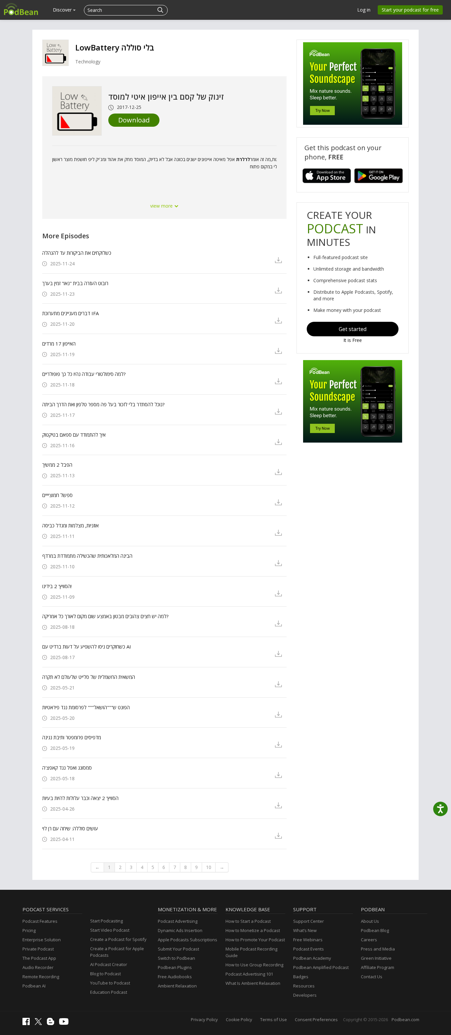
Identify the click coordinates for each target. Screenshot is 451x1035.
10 (208, 867)
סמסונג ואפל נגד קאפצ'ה (67, 768)
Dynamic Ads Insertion (180, 930)
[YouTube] (65, 1023)
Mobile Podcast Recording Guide (251, 952)
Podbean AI (34, 986)
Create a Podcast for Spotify (118, 939)
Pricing (29, 930)
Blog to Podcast (105, 974)
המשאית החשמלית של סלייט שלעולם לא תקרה (88, 677)
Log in (363, 10)
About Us (370, 921)
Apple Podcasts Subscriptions (187, 940)
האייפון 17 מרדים (59, 344)
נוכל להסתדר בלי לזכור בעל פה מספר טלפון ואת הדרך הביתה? (103, 404)
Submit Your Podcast (178, 949)
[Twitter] (40, 1023)
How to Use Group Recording (254, 965)
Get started (352, 329)
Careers (369, 940)
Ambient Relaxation (177, 986)
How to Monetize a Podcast (253, 930)
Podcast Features (39, 921)
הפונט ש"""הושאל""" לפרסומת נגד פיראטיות (86, 707)
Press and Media (378, 949)
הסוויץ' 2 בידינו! (57, 586)
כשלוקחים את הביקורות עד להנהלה (76, 253)
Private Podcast (38, 949)
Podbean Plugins (175, 967)
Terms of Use (273, 1019)
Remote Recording (40, 977)
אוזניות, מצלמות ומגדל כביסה (70, 525)
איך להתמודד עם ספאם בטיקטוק (74, 435)
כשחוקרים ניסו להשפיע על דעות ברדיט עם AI (86, 647)
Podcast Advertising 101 (249, 974)
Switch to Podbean (176, 958)
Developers (305, 995)
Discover (63, 10)
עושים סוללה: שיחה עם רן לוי (70, 828)
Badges (300, 977)
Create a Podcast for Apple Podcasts (117, 952)
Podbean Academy (312, 958)
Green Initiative (376, 958)
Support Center (308, 921)
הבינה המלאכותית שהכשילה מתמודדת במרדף (87, 556)
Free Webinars (308, 940)
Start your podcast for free (410, 10)
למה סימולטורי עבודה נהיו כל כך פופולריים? (84, 374)
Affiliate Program (377, 967)
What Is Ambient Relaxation (253, 983)
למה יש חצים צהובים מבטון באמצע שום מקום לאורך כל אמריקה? (105, 616)
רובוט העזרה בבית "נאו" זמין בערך (75, 283)
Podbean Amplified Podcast (321, 967)
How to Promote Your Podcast (255, 940)
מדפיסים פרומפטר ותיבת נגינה (71, 737)
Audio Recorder (37, 967)
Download (134, 120)
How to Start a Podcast (248, 921)
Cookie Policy (239, 1019)
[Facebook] (27, 1023)
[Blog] (52, 1023)
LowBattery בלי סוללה (114, 47)
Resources (304, 986)
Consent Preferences (316, 1019)
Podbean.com (405, 1019)
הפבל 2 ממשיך (57, 465)
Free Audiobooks (175, 977)
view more (162, 206)
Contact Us (371, 977)
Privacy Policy (204, 1019)
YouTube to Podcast (110, 983)
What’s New (305, 930)
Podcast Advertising (177, 921)
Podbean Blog (375, 930)
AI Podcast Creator (108, 964)
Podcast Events (308, 949)
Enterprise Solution (41, 940)
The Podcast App (39, 958)
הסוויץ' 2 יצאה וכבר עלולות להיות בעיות (80, 798)
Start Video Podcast (109, 930)
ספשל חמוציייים (57, 495)
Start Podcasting (106, 921)
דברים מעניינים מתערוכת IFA (70, 313)
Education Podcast (108, 992)
